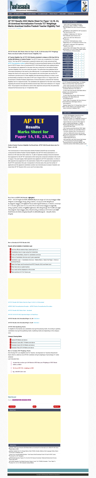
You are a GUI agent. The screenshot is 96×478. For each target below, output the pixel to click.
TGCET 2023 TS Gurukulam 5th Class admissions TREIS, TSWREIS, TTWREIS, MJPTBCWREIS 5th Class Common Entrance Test (75, 26)
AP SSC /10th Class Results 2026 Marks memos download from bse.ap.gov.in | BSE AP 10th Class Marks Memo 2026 (33, 448)
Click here (37, 318)
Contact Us (71, 13)
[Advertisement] (34, 40)
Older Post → (57, 406)
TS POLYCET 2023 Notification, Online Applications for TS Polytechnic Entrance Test (75, 41)
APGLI (76, 60)
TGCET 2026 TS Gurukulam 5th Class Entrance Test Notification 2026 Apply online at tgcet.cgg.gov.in (74, 102)
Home (10, 13)
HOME (9, 17)
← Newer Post (12, 406)
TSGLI (81, 60)
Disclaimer (63, 13)
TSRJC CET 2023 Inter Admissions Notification (72, 38)
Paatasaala (46, 474)
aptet (29, 400)
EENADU (19, 28)
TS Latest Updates (31, 13)
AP (75, 53)
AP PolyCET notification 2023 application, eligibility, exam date (74, 45)
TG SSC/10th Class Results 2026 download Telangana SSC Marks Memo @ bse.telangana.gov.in (73, 97)
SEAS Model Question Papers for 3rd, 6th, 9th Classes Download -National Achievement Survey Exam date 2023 (32, 458)
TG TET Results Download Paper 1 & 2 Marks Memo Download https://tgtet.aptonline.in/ (74, 83)
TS (81, 53)
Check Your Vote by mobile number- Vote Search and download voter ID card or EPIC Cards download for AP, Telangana (32, 455)
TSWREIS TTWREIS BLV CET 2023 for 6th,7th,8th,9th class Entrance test (73, 35)
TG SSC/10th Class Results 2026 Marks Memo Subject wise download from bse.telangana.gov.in (74, 92)
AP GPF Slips (22, 17)
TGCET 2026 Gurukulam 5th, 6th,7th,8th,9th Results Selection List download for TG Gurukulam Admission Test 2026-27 (73, 87)
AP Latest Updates (19, 13)
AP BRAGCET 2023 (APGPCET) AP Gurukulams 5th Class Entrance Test (75, 31)
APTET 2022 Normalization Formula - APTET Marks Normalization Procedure (30, 306)
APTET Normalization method (16, 63)
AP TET (24, 400)
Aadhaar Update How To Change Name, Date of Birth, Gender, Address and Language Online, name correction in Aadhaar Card (33, 451)
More (87, 145)
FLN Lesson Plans (42, 13)
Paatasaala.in (57, 474)
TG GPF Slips (15, 17)
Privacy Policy (54, 13)
